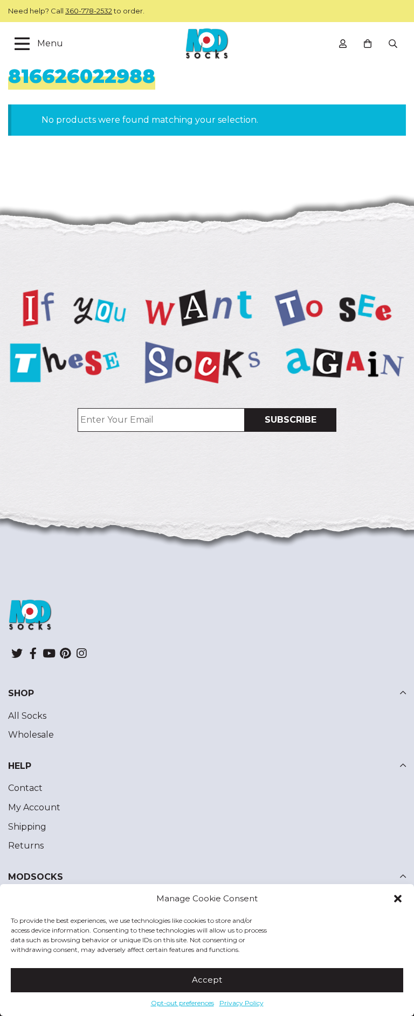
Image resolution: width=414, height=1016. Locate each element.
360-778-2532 (88, 10)
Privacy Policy (241, 1003)
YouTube (49, 653)
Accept (207, 980)
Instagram (81, 653)
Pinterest (65, 653)
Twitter (16, 653)
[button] (397, 898)
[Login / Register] (342, 44)
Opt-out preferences (182, 1003)
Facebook (33, 653)
